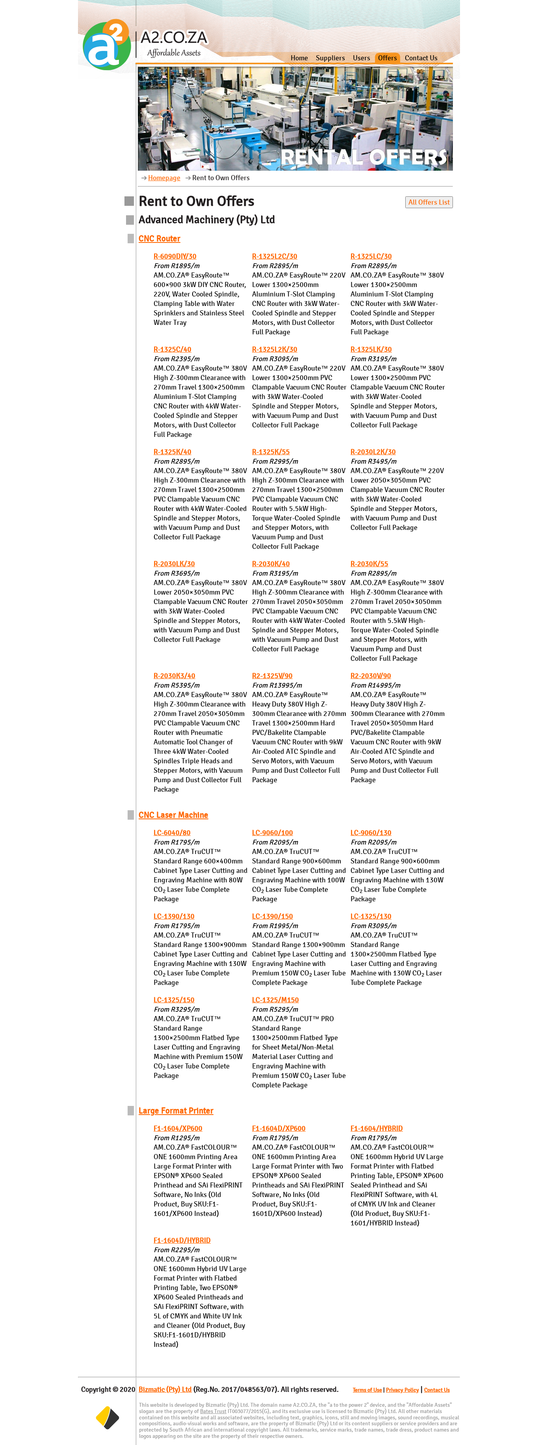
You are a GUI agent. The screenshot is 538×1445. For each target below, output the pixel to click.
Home (299, 58)
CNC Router (159, 238)
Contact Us (421, 58)
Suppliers (330, 58)
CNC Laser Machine (173, 815)
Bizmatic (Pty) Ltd (165, 1389)
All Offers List (429, 202)
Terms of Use (367, 1390)
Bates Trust (213, 1411)
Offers (387, 58)
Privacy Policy (402, 1390)
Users (361, 58)
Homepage (164, 177)
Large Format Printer (176, 1110)
